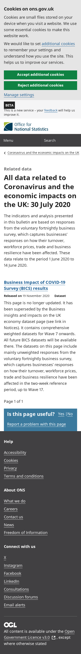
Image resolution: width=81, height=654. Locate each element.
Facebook (12, 573)
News (9, 524)
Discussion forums (21, 596)
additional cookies (58, 43)
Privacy (10, 468)
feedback (50, 110)
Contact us (13, 516)
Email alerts (14, 604)
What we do (14, 500)
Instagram (13, 565)
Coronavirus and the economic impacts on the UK (43, 153)
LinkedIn (11, 581)
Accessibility (15, 452)
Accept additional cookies (40, 74)
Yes (61, 413)
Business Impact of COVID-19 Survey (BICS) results (34, 285)
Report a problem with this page (36, 424)
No (70, 413)
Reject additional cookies (40, 85)
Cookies (11, 460)
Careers (11, 508)
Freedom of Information (26, 532)
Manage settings (19, 94)
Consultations (16, 589)
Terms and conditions (24, 476)
